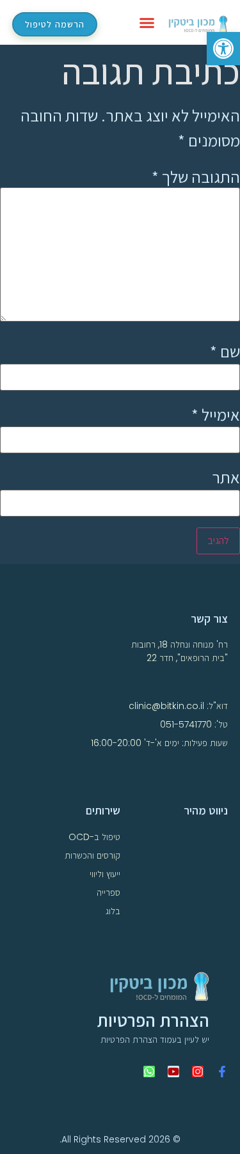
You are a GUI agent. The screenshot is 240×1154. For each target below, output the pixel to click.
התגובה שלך (196, 176)
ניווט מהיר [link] (206, 810)
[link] (223, 48)
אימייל (215, 414)
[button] (147, 22)
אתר (226, 477)
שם (225, 351)
